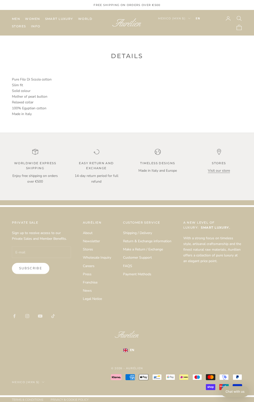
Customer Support (137, 257)
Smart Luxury (59, 19)
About (88, 233)
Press (87, 274)
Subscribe (30, 268)
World (85, 19)
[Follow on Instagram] (27, 316)
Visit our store (219, 170)
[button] (235, 391)
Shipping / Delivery (137, 233)
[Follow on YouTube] (40, 316)
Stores (19, 26)
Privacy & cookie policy (70, 399)
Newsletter (91, 241)
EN (198, 18)
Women (32, 19)
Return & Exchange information (147, 241)
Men (16, 19)
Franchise (90, 282)
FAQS (127, 266)
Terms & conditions (27, 399)
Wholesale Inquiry (97, 257)
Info (35, 26)
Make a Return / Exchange (143, 249)
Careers (89, 266)
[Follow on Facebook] (14, 316)
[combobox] (205, 18)
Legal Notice (92, 298)
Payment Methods (137, 274)
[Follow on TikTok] (53, 316)
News (87, 290)
